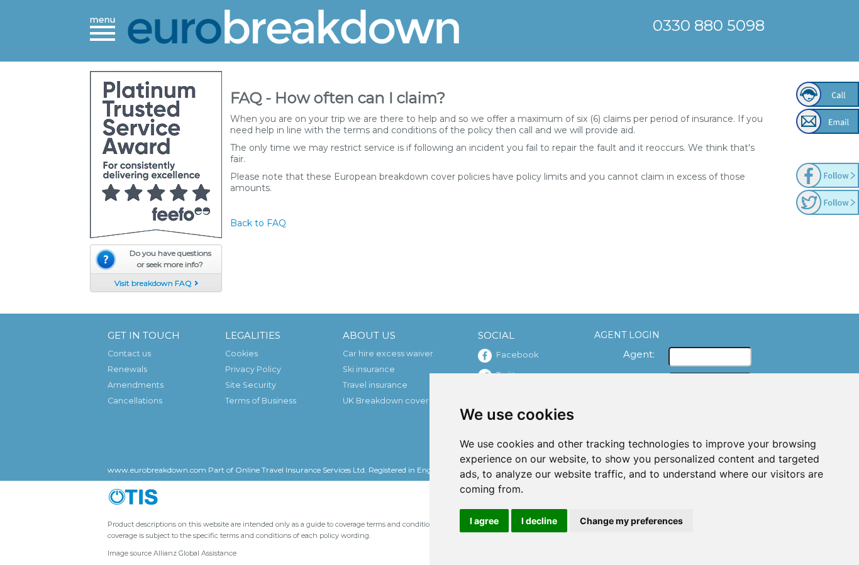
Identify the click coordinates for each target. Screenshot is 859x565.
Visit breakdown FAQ (153, 283)
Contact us (129, 353)
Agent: (639, 354)
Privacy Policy (253, 369)
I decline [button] (539, 520)
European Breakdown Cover (294, 29)
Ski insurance (369, 369)
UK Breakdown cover (386, 400)
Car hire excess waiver (388, 353)
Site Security (250, 385)
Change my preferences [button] (631, 520)
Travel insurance (375, 385)
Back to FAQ (258, 223)
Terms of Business (260, 400)
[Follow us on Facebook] (827, 175)
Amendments (135, 385)
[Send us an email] (827, 121)
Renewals (127, 369)
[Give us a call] (827, 94)
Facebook (517, 354)
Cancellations (135, 400)
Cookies (241, 353)
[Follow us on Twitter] (827, 202)
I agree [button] (484, 520)
